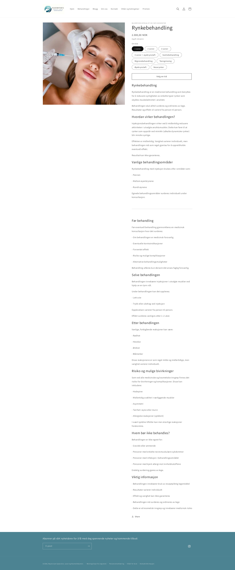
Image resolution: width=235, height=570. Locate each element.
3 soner (164, 49)
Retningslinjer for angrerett (97, 564)
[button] (178, 9)
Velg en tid (162, 76)
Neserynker (159, 67)
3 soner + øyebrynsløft (145, 55)
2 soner (151, 49)
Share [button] (137, 516)
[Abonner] (89, 546)
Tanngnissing (166, 61)
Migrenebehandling (144, 61)
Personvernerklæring (116, 564)
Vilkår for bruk (132, 564)
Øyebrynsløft (141, 67)
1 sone (138, 49)
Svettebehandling (171, 55)
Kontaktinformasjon (147, 564)
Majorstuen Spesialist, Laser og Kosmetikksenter (65, 564)
